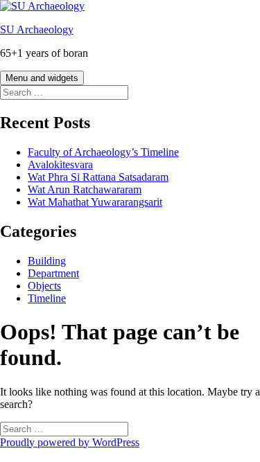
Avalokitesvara (60, 164)
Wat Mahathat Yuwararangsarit (95, 202)
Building (47, 261)
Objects (44, 286)
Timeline (47, 298)
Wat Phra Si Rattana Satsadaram (98, 177)
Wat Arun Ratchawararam (84, 189)
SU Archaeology (36, 29)
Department (53, 273)
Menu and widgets (42, 78)
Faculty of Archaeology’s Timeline (103, 152)
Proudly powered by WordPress (69, 442)
